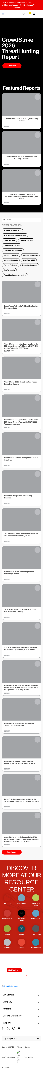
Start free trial (13, 970)
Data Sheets (35, 919)
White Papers (36, 948)
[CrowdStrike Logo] (4, 14)
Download (12, 66)
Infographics (36, 934)
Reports (7, 948)
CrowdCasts (7, 919)
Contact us (29, 970)
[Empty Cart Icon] (34, 14)
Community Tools (36, 904)
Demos (7, 934)
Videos (21, 948)
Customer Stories (21, 919)
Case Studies (21, 903)
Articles (7, 903)
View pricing (20, 976)
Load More (11, 852)
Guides (21, 934)
